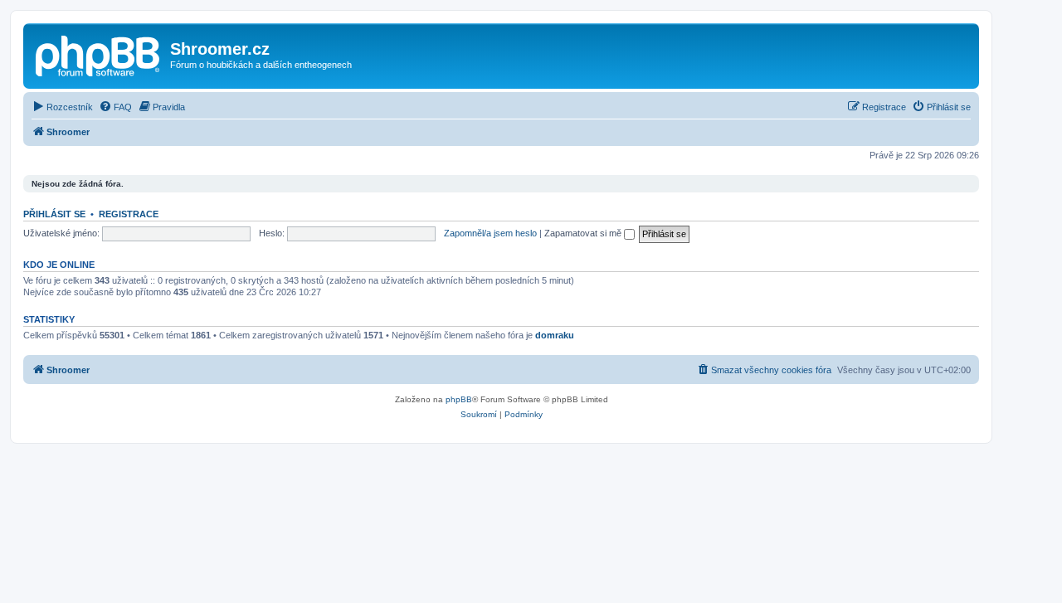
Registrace (128, 214)
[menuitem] (62, 107)
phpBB (459, 399)
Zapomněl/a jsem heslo (490, 233)
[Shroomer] (98, 53)
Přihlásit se (54, 214)
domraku (554, 335)
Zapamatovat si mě (584, 233)
